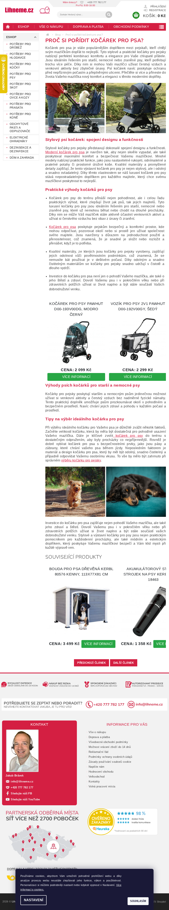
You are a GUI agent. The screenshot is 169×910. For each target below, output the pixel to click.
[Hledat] (109, 14)
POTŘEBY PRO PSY (20, 75)
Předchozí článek (91, 662)
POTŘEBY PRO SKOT (20, 85)
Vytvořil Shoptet (156, 901)
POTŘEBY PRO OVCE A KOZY (20, 95)
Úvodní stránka (8, 26)
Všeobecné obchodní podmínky (108, 742)
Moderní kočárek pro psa (64, 152)
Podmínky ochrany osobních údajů (110, 756)
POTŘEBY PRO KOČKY (20, 65)
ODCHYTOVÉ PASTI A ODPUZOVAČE (20, 127)
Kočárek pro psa (62, 227)
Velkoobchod (97, 776)
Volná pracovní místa (102, 786)
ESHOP (23, 26)
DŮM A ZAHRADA (22, 157)
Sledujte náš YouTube (25, 799)
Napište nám (96, 766)
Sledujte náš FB (21, 793)
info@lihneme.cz (22, 781)
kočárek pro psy (128, 435)
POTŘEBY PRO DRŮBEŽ (20, 45)
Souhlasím (138, 901)
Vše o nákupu (51, 26)
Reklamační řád (98, 751)
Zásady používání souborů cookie (110, 761)
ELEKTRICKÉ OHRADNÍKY (19, 139)
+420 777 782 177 (22, 787)
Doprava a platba (88, 26)
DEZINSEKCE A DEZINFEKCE (20, 149)
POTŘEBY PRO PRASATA (20, 105)
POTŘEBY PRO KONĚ (20, 115)
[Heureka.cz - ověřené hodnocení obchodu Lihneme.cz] (123, 821)
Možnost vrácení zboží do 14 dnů (110, 746)
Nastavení (33, 900)
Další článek (123, 662)
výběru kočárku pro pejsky (81, 460)
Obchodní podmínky (131, 26)
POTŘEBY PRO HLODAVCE (20, 55)
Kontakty (94, 781)
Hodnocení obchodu (101, 771)
